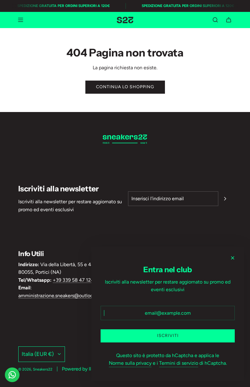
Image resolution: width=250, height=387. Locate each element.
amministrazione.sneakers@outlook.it (58, 295)
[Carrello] (228, 20)
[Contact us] (12, 374)
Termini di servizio (178, 363)
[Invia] (225, 198)
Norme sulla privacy (130, 363)
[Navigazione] (20, 20)
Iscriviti (168, 335)
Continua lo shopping (125, 86)
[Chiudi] (232, 258)
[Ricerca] (215, 20)
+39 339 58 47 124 (73, 280)
